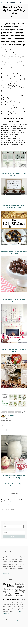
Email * (5, 530)
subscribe (11, 502)
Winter (10, 430)
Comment (4, 507)
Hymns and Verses (10, 415)
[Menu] (2, 2)
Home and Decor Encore (6, 420)
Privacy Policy (6, 573)
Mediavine (17, 620)
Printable (4, 430)
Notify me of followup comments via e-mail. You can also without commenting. (14, 502)
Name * (5, 524)
